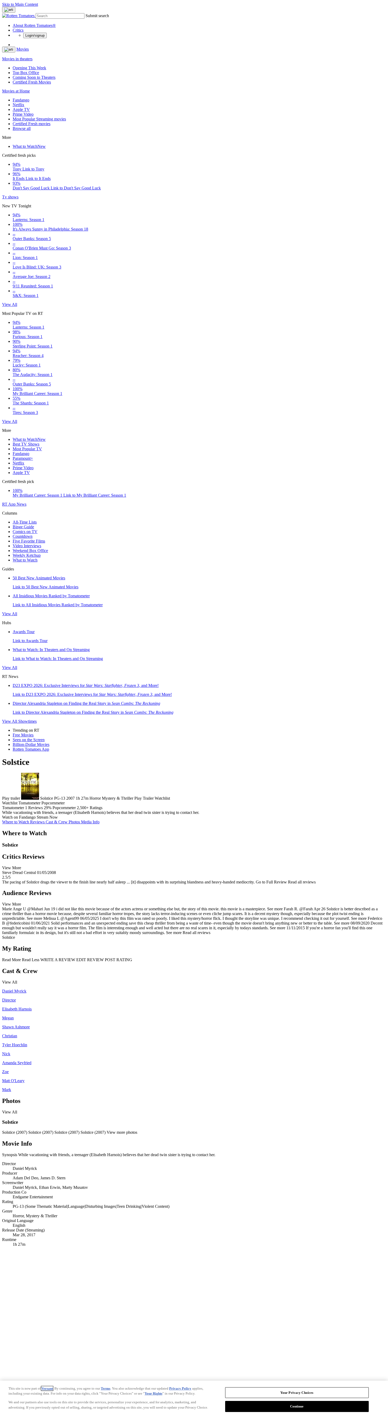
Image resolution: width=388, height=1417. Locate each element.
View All (9, 304)
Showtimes (27, 721)
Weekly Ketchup (27, 555)
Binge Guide (23, 527)
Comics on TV (25, 531)
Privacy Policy (180, 1388)
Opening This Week (29, 68)
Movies (22, 49)
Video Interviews (27, 546)
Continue (297, 1406)
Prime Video (23, 114)
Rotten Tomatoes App (31, 749)
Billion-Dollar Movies (31, 744)
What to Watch (29, 146)
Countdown (22, 536)
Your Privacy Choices (297, 1393)
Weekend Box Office (30, 550)
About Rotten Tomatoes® (34, 25)
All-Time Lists (25, 522)
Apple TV (21, 109)
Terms (105, 1388)
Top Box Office (26, 72)
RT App (9, 504)
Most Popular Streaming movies (39, 119)
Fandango (21, 100)
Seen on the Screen (29, 739)
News (21, 504)
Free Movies (23, 735)
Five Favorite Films (29, 541)
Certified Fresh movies (31, 123)
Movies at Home (16, 91)
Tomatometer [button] (13, 807)
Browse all (22, 128)
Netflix (18, 104)
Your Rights (153, 1393)
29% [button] (47, 807)
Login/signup (35, 35)
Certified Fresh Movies (32, 82)
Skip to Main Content (20, 4)
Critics (18, 30)
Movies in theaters (17, 59)
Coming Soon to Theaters (34, 77)
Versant (47, 1388)
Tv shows (10, 197)
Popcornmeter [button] (64, 807)
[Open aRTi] (8, 10)
